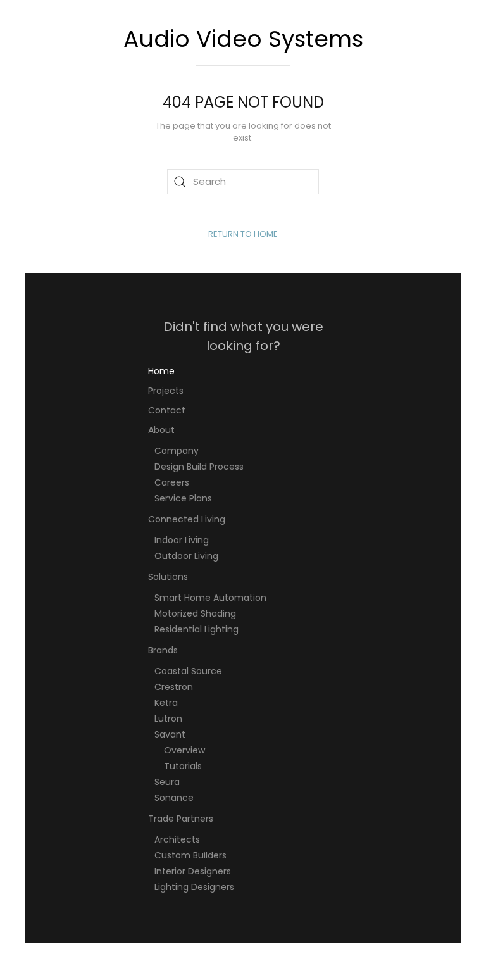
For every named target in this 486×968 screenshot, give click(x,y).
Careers (171, 482)
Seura (167, 782)
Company (176, 450)
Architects (177, 839)
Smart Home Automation (210, 597)
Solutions (168, 576)
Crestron (173, 687)
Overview (184, 750)
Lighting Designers (194, 887)
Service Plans (183, 498)
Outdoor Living (186, 556)
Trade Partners (180, 818)
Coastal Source (188, 671)
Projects (166, 390)
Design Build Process (199, 466)
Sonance (174, 797)
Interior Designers (192, 871)
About (161, 430)
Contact (166, 410)
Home (161, 371)
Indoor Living (181, 540)
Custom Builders (190, 855)
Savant (169, 734)
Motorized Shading (195, 613)
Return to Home (243, 234)
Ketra (166, 702)
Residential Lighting (196, 629)
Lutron (168, 718)
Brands (163, 650)
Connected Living (186, 519)
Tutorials (183, 766)
